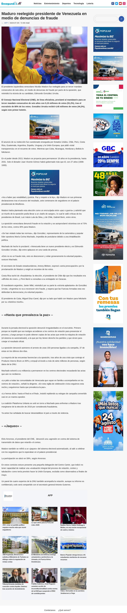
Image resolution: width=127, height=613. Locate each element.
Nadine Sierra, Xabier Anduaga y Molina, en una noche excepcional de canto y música (73, 527)
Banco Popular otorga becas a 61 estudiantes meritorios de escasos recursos (73, 557)
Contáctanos (49, 610)
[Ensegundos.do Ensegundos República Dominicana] (11, 3)
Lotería (90, 3)
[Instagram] (124, 3)
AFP (6, 23)
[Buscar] (121, 19)
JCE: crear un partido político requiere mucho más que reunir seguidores (14, 527)
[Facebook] (112, 3)
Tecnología (79, 3)
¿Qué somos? (64, 610)
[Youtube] (120, 3)
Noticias (37, 3)
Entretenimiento (51, 3)
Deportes (66, 3)
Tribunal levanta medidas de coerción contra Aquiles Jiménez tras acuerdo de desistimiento (14, 586)
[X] (116, 3)
